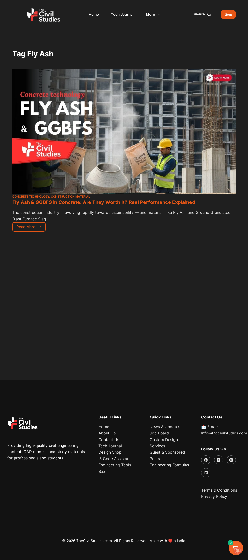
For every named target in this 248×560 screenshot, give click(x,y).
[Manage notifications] (238, 550)
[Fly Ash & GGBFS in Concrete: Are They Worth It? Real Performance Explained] (124, 131)
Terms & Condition (218, 490)
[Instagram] (231, 460)
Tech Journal (122, 14)
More (150, 14)
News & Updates (165, 426)
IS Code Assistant (114, 458)
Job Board (159, 433)
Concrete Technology (30, 196)
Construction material (70, 196)
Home (94, 14)
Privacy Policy (214, 496)
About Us (107, 433)
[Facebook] (205, 460)
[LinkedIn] (205, 472)
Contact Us (108, 439)
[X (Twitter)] (218, 460)
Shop (228, 14)
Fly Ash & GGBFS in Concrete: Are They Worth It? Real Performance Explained (103, 202)
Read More (31, 225)
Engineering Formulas (169, 465)
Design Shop (110, 452)
